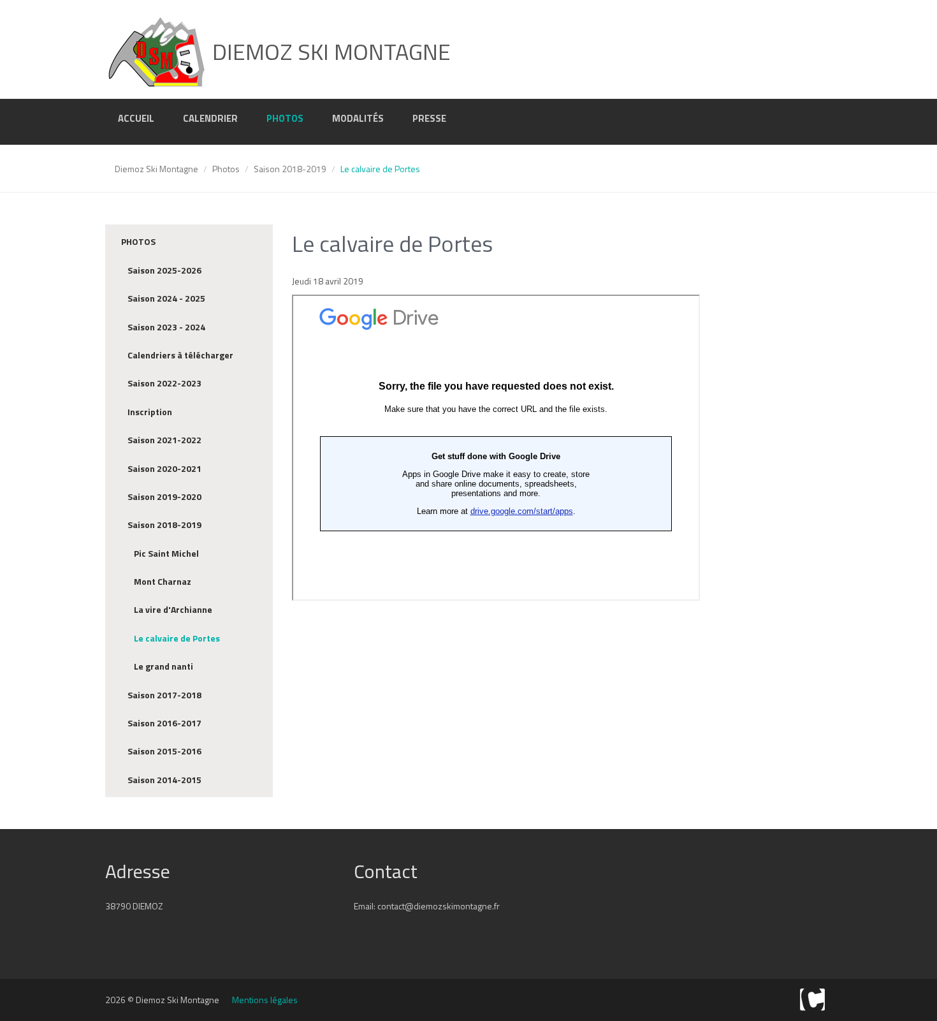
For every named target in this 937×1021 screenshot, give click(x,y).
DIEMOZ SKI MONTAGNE (329, 51)
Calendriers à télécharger (180, 355)
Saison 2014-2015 (164, 779)
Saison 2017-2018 (164, 694)
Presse (429, 118)
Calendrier (210, 118)
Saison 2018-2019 (290, 168)
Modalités (358, 118)
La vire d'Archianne (173, 609)
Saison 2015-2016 (164, 751)
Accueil (136, 118)
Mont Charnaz (162, 581)
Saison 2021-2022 (164, 439)
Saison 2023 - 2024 (166, 327)
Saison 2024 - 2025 (166, 298)
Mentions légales (265, 999)
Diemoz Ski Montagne (156, 168)
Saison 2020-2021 (164, 468)
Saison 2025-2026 (164, 270)
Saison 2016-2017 (164, 723)
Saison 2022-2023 (164, 383)
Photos (284, 118)
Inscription (149, 411)
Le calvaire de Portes (177, 638)
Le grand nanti (163, 666)
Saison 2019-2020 (164, 496)
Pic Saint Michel (166, 553)
